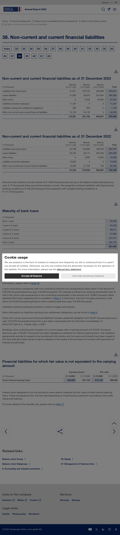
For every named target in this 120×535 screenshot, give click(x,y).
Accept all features (31, 276)
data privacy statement (69, 269)
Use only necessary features (88, 276)
